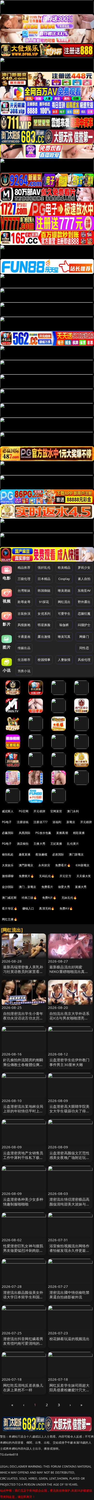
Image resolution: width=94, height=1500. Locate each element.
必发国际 (58, 854)
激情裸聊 (8, 876)
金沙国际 (8, 887)
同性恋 (84, 648)
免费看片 (47, 887)
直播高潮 (62, 833)
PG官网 (24, 811)
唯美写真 (64, 636)
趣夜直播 (25, 854)
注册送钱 (23, 822)
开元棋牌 (39, 811)
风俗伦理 (84, 659)
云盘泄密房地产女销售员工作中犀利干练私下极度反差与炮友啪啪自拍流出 (23, 1157)
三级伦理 (24, 579)
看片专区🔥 (9, 908)
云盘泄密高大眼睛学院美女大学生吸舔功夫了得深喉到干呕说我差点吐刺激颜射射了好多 (69, 1113)
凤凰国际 (25, 833)
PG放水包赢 (43, 833)
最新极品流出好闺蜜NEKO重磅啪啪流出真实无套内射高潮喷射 (68, 971)
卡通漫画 (24, 636)
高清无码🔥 (46, 908)
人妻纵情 (64, 659)
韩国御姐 (44, 590)
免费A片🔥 (49, 898)
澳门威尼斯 (9, 898)
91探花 (44, 602)
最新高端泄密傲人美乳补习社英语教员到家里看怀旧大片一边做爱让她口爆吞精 (23, 973)
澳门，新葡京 (27, 887)
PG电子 (7, 822)
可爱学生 (64, 613)
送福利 (57, 822)
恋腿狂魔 (84, 613)
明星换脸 (44, 625)
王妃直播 (56, 844)
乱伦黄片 (73, 844)
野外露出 (84, 602)
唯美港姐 (64, 590)
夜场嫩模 (41, 854)
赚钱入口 (28, 908)
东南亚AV (84, 590)
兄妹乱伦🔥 (69, 898)
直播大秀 (81, 887)
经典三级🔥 (29, 898)
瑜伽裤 (64, 625)
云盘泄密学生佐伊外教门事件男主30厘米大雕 (69, 1062)
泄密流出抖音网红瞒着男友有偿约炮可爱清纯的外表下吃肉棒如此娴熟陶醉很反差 (23, 1345)
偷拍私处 (8, 854)
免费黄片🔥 (26, 876)
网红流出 (64, 602)
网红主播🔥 (9, 919)
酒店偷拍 (23, 844)
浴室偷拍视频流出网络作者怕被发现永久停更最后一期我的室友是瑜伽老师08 (69, 1252)
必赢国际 (8, 833)
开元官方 (65, 876)
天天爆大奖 (83, 876)
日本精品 (44, 579)
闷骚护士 (84, 625)
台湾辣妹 (24, 590)
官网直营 (56, 811)
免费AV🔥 (66, 908)
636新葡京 (83, 865)
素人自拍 (84, 579)
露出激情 (44, 636)
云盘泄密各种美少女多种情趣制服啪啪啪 (23, 1201)
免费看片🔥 (63, 865)
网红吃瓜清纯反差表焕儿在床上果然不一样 (23, 1387)
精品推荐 (24, 567)
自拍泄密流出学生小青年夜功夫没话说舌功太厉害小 (23, 1018)
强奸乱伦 (44, 567)
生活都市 (24, 659)
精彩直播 (79, 833)
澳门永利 (73, 811)
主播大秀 (39, 844)
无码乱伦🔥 (46, 876)
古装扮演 (24, 613)
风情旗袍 (24, 625)
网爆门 (84, 636)
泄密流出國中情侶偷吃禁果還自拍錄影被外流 (69, 1294)
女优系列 (44, 613)
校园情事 (44, 659)
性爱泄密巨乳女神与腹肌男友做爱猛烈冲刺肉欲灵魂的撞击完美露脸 (23, 1250)
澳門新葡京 (26, 865)
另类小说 (24, 671)
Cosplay (64, 579)
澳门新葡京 (76, 854)
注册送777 (40, 822)
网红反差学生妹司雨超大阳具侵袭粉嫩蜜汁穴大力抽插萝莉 (69, 1390)
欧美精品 (64, 567)
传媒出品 (24, 648)
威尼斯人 (8, 811)
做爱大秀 (64, 887)
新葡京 (71, 822)
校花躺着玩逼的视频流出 (69, 1338)
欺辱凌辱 (24, 602)
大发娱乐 (8, 865)
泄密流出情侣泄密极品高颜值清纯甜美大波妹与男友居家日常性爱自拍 (69, 1204)
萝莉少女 (84, 567)
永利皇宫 (44, 865)
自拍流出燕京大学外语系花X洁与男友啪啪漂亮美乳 (69, 1018)
